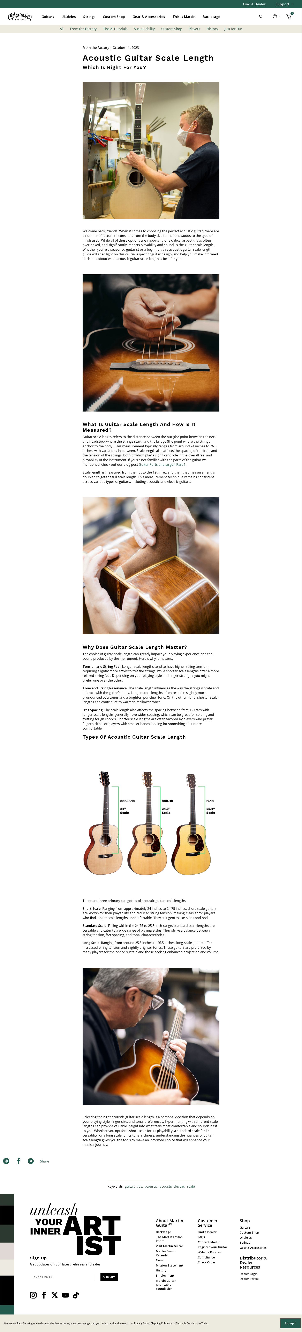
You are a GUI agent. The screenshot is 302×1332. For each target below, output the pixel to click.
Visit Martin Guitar (169, 1246)
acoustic (150, 1186)
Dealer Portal (249, 1279)
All (61, 29)
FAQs (201, 1237)
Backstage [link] (211, 16)
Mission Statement (169, 1265)
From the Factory (83, 29)
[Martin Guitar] (20, 16)
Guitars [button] (47, 16)
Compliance (206, 1257)
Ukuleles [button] (68, 16)
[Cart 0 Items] (289, 18)
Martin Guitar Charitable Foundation (166, 1285)
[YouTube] (65, 1295)
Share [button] (44, 1161)
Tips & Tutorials (115, 29)
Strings (245, 1242)
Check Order (206, 1262)
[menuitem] (48, 16)
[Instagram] (33, 1295)
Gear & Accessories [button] (149, 16)
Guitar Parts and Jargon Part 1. (162, 464)
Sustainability (144, 29)
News (160, 1260)
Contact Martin (209, 1242)
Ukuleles (246, 1238)
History (212, 29)
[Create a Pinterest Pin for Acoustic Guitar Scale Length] (6, 1161)
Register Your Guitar (212, 1247)
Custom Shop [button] (114, 16)
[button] (277, 17)
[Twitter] (54, 1295)
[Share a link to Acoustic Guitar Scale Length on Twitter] (31, 1161)
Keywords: (115, 1186)
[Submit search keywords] (261, 16)
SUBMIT (109, 1277)
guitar (129, 1186)
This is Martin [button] (184, 16)
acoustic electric (172, 1186)
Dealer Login (249, 1274)
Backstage (163, 1232)
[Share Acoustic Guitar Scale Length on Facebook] (18, 1161)
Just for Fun (233, 29)
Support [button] (283, 4)
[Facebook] (44, 1295)
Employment (165, 1275)
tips (139, 1186)
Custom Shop (171, 29)
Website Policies (209, 1252)
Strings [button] (89, 16)
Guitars (245, 1227)
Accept (290, 1323)
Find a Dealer (254, 4)
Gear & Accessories (253, 1248)
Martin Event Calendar (165, 1253)
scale (191, 1186)
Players (194, 29)
